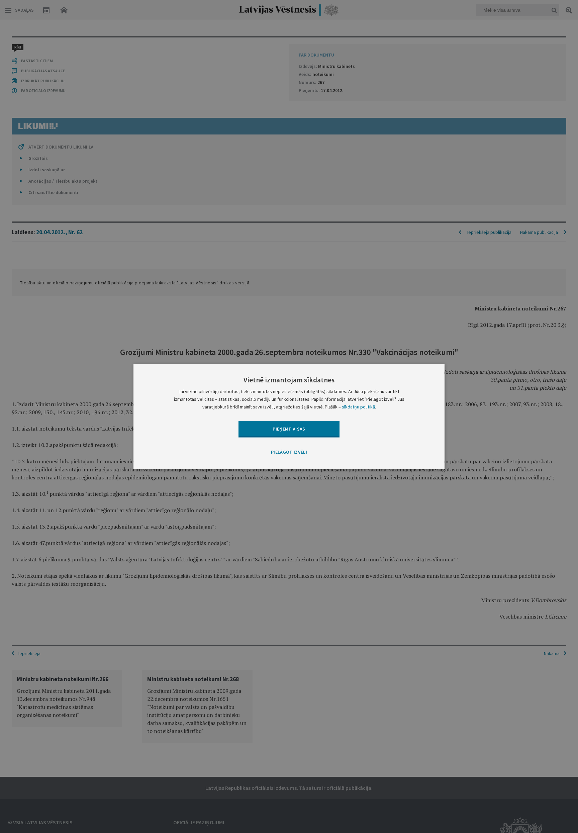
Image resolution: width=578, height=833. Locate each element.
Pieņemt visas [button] (289, 429)
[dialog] (289, 416)
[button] (289, 452)
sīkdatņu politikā (358, 407)
